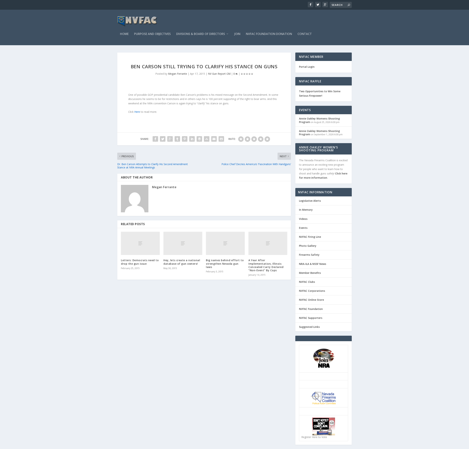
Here (137, 111)
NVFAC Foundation (311, 309)
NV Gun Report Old (219, 73)
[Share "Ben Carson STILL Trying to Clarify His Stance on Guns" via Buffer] (199, 139)
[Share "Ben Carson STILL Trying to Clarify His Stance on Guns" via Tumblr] (177, 139)
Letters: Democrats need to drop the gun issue (140, 261)
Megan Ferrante (177, 73)
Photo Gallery (307, 245)
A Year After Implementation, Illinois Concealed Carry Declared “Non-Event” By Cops (265, 265)
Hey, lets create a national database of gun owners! (181, 261)
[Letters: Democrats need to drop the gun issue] (140, 243)
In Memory (306, 209)
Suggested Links (309, 327)
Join (237, 34)
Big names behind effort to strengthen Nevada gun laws (225, 263)
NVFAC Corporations (312, 290)
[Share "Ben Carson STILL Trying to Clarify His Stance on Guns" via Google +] (170, 139)
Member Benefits (310, 273)
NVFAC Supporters (310, 318)
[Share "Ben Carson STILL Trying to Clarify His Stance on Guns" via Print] (221, 139)
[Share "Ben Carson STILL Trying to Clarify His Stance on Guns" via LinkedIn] (192, 139)
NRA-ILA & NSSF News (312, 264)
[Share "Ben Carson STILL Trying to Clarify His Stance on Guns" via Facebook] (155, 139)
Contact (305, 34)
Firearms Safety (309, 254)
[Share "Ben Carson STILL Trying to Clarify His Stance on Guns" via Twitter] (162, 139)
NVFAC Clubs (307, 282)
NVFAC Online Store (311, 299)
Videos (303, 219)
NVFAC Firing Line (310, 237)
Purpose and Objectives (152, 34)
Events (303, 228)
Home (124, 34)
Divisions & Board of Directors (200, 34)
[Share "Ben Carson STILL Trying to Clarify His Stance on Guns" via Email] (214, 139)
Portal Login (307, 66)
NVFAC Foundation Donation (269, 34)
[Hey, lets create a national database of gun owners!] (182, 243)
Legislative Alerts (310, 200)
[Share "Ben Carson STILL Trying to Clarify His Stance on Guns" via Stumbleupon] (206, 139)
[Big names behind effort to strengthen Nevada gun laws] (225, 243)
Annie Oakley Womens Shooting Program (319, 120)
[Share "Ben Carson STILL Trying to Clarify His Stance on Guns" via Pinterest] (184, 139)
